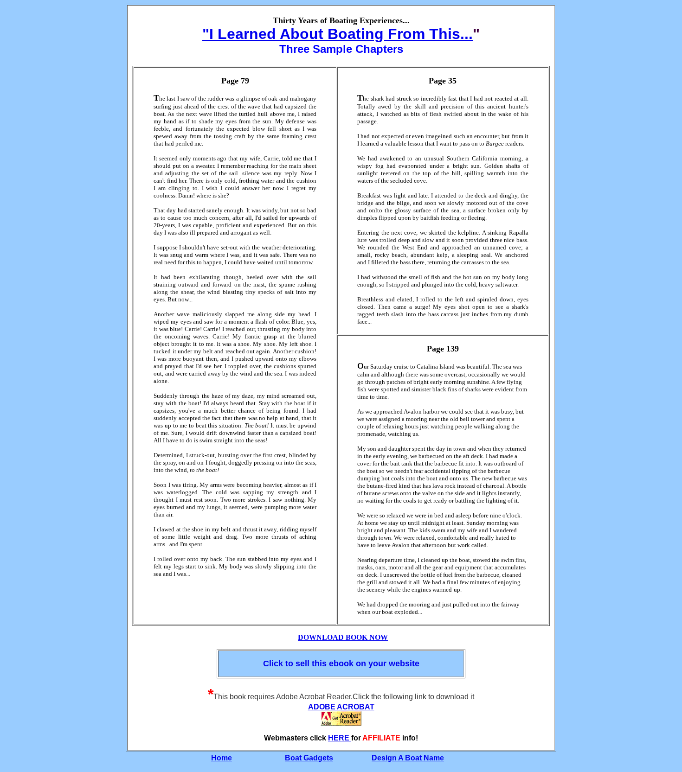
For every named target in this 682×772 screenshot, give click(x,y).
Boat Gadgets (309, 758)
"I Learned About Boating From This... (337, 34)
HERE (339, 738)
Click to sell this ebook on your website (341, 663)
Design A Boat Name (408, 758)
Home (221, 758)
